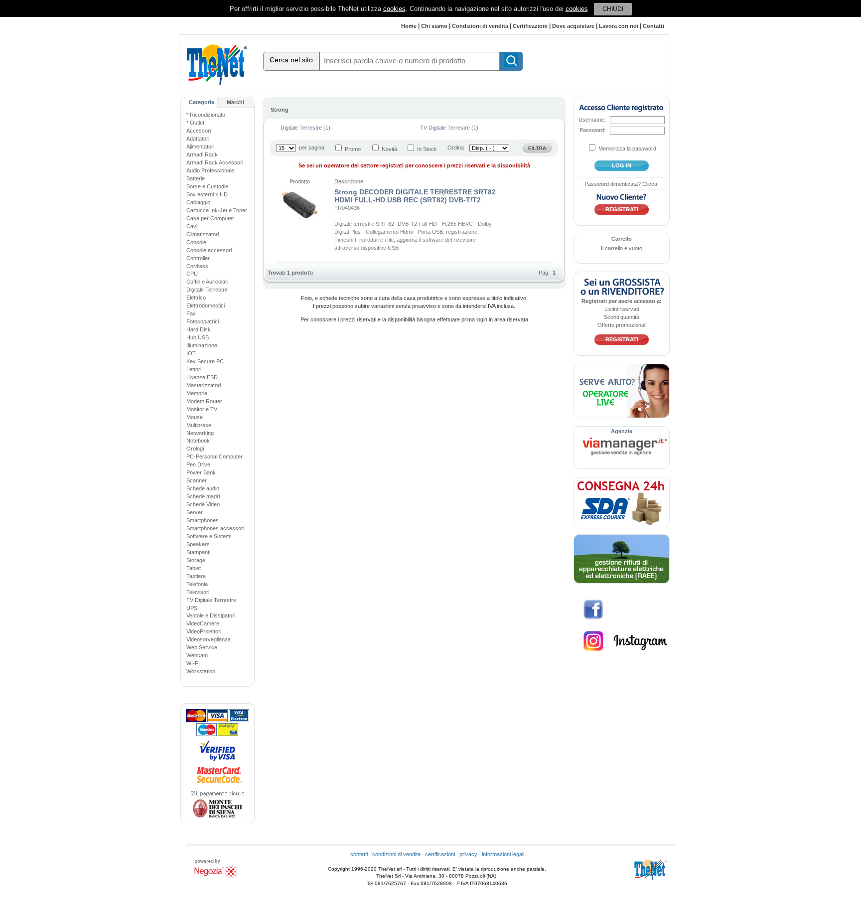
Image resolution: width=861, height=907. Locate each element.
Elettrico (196, 298)
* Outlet (195, 123)
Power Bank (201, 472)
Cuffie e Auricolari (207, 282)
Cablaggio (198, 202)
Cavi (191, 226)
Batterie (195, 178)
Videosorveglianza (208, 639)
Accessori (198, 131)
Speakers (198, 544)
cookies (394, 8)
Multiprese (198, 425)
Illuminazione (201, 345)
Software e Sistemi (208, 536)
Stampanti (198, 552)
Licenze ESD (202, 377)
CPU (192, 274)
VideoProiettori (203, 631)
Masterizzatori (203, 385)
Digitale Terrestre (207, 290)
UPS (191, 608)
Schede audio (202, 488)
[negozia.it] (217, 878)
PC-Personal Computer (214, 456)
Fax (191, 313)
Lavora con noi (618, 26)
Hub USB (197, 337)
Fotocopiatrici (202, 321)
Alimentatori (200, 147)
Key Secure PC (205, 361)
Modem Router (204, 401)
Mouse (194, 417)
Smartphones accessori (215, 528)
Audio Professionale (210, 170)
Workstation (200, 671)
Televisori (197, 592)
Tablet (193, 568)
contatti (359, 854)
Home (409, 26)
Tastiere (196, 576)
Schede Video (203, 504)
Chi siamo (434, 26)
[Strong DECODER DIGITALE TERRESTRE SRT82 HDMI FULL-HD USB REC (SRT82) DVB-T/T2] (299, 218)
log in (621, 165)
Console (196, 242)
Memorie (196, 393)
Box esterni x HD (207, 194)
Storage (195, 560)
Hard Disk (198, 329)
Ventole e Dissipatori (210, 615)
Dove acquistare (573, 26)
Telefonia (197, 584)
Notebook (198, 441)
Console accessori (209, 250)
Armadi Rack (202, 154)
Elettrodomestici (205, 305)
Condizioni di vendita (480, 26)
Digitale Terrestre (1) (305, 128)
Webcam (197, 655)
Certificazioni (530, 26)
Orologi (195, 449)
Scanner (196, 480)
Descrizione (348, 181)
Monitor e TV (201, 409)
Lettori (193, 369)
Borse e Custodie (207, 186)
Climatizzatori (202, 234)
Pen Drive (198, 464)
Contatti (653, 26)
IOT (191, 353)
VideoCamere (202, 623)
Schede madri (203, 496)
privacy (468, 854)
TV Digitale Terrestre (211, 600)
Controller (198, 258)
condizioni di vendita (396, 854)
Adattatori (197, 139)
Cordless (197, 266)
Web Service (201, 647)
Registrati (621, 209)
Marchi (235, 102)
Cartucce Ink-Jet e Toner (216, 210)
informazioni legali (503, 854)
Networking (200, 433)
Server (194, 512)
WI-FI (193, 663)
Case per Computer (210, 218)
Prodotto (299, 181)
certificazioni (440, 854)
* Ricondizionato (205, 115)
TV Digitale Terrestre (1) (449, 128)
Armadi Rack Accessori (214, 162)
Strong (279, 110)
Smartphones (202, 520)
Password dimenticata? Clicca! (621, 184)
